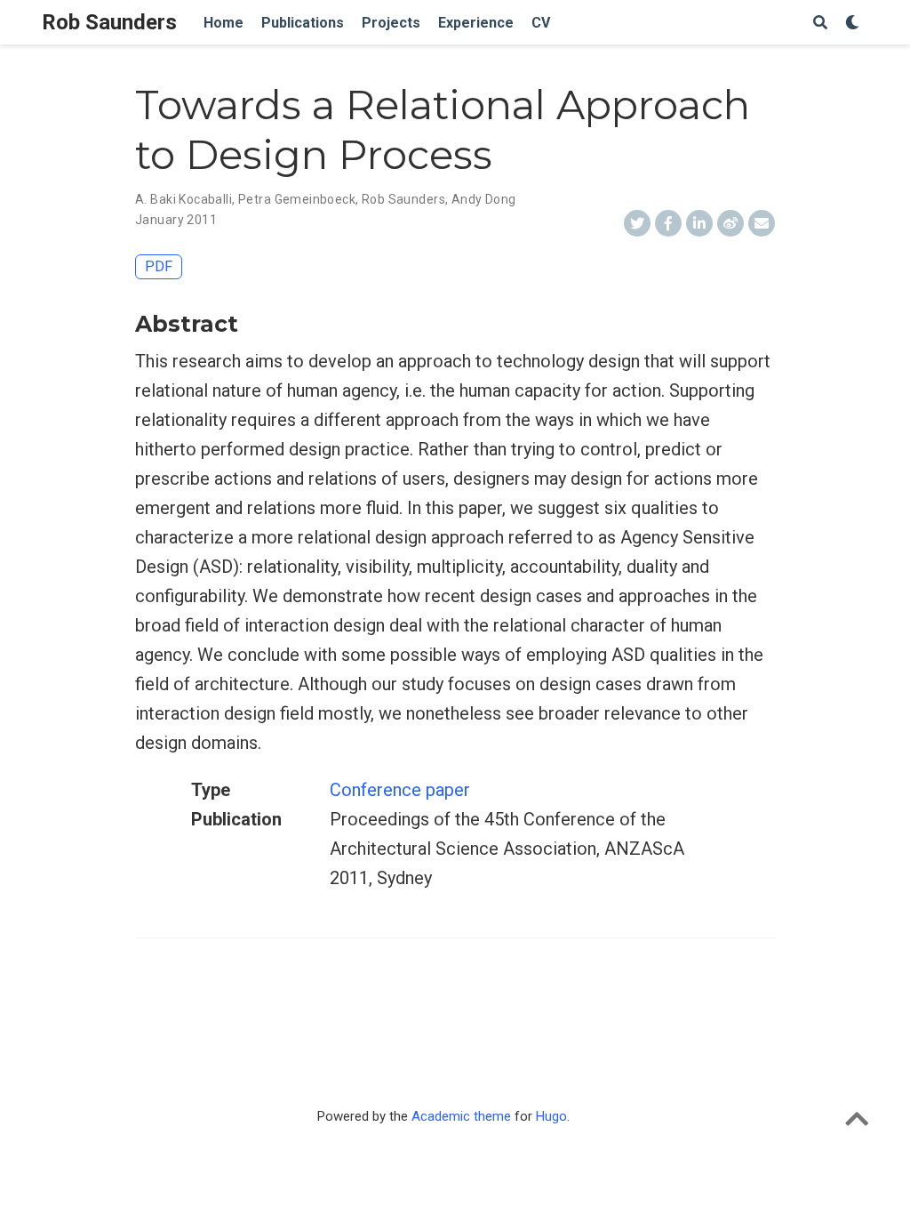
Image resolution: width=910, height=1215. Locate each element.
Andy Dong (483, 199)
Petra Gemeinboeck (296, 199)
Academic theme (461, 1116)
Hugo (551, 1116)
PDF (158, 266)
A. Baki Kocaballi (183, 199)
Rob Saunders (109, 22)
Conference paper (400, 790)
